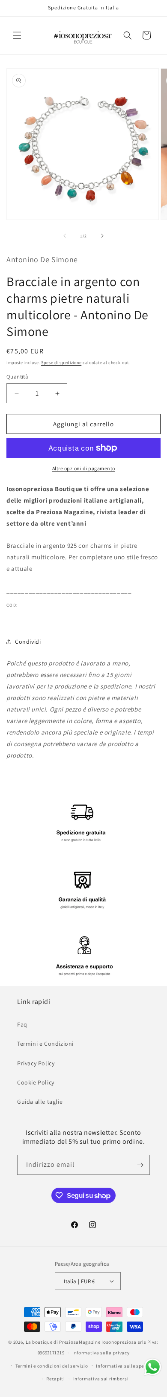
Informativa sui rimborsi (101, 1379)
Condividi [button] (28, 641)
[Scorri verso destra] (102, 235)
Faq (22, 1024)
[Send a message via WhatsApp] (153, 1367)
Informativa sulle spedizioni (128, 1366)
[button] (17, 35)
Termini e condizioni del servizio (51, 1366)
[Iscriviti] (140, 1165)
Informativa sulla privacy (101, 1353)
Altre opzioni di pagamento (83, 468)
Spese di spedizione (61, 362)
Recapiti (55, 1379)
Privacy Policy (35, 1063)
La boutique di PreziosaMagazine (63, 1342)
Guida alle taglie (40, 1101)
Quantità (17, 376)
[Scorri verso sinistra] (64, 235)
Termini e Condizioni (45, 1043)
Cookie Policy (35, 1082)
